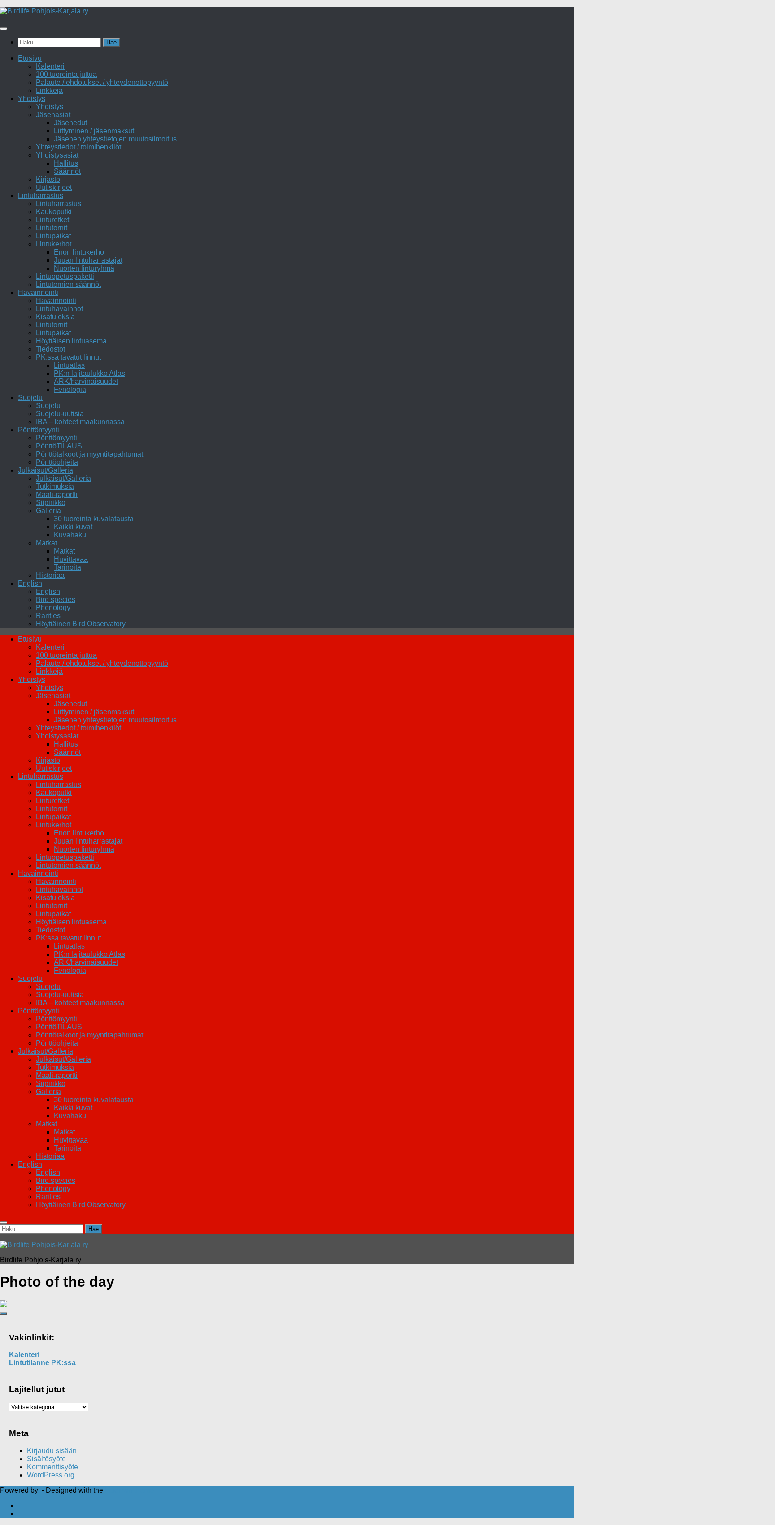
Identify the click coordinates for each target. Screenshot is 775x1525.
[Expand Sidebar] (3, 1313)
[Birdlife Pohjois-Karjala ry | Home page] (44, 11)
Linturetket (52, 220)
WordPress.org (50, 1475)
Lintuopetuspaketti (65, 276)
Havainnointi (38, 292)
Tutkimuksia (55, 486)
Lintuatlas (69, 365)
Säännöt (67, 171)
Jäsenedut (70, 123)
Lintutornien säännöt (68, 284)
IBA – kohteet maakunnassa (80, 422)
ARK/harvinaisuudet (86, 381)
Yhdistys (31, 98)
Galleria (48, 510)
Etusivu (30, 58)
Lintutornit (51, 228)
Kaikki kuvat (73, 527)
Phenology (53, 607)
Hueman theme (129, 1490)
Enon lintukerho (79, 252)
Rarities (48, 616)
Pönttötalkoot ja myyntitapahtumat (89, 454)
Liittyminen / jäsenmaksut (94, 131)
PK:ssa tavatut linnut (68, 357)
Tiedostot (50, 349)
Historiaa (50, 575)
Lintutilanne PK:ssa (42, 1363)
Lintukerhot (53, 244)
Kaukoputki (54, 211)
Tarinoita (67, 567)
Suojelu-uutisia (60, 414)
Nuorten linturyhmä (84, 268)
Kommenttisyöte (52, 1467)
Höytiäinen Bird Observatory (81, 624)
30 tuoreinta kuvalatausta (94, 519)
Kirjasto (48, 179)
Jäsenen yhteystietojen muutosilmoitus (115, 139)
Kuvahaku (70, 535)
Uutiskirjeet (54, 187)
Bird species (55, 599)
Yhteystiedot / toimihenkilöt (78, 147)
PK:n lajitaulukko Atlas (89, 373)
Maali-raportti (57, 494)
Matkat (46, 543)
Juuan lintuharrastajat (88, 260)
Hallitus (66, 163)
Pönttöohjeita (57, 462)
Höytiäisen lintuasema (71, 341)
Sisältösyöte (46, 1459)
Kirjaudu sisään (52, 1451)
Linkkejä (49, 90)
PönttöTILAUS (59, 446)
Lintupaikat (53, 236)
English (30, 583)
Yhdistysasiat (57, 155)
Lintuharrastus (40, 195)
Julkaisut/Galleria (45, 470)
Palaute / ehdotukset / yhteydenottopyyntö (102, 82)
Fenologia (70, 389)
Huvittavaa (71, 559)
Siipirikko (50, 502)
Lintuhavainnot (59, 308)
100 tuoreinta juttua (66, 74)
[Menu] (3, 28)
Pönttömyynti (38, 430)
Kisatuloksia (55, 317)
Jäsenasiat (53, 115)
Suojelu (30, 397)
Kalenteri (50, 66)
